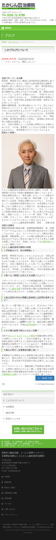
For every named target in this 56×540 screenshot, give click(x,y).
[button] (44, 378)
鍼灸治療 (16, 288)
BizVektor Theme (33, 530)
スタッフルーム (27, 446)
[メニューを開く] (3, 384)
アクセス (39, 444)
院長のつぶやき (13, 418)
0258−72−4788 (16, 15)
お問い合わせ (9, 446)
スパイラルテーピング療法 (22, 336)
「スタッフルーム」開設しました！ (20, 62)
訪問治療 (31, 324)
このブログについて (26, 59)
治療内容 (19, 442)
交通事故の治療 (9, 374)
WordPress (19, 530)
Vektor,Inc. (47, 530)
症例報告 (10, 407)
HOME (7, 442)
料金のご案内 (33, 442)
